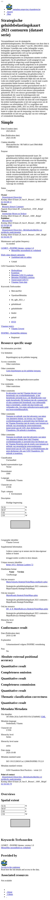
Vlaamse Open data (19, 282)
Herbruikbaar (16, 270)
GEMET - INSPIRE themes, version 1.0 (17, 248)
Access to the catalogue (10, 867)
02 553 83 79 (6, 237)
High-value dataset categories (13, 255)
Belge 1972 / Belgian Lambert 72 (19, 565)
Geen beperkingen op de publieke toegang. (23, 371)
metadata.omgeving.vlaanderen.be (26, 9)
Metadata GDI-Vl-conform (22, 275)
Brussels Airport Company (13, 206)
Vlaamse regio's (7, 326)
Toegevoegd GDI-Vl (19, 280)
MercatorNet (7, 220)
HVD (13, 322)
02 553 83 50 (6, 225)
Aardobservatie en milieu (21, 257)
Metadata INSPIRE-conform (22, 277)
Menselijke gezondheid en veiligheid (26, 250)
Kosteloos (15, 273)
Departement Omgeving (12, 197)
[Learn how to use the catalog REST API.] (6, 897)
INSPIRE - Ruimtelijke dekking (14, 333)
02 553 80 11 (6, 202)
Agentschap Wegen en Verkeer (14, 213)
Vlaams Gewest (17, 328)
